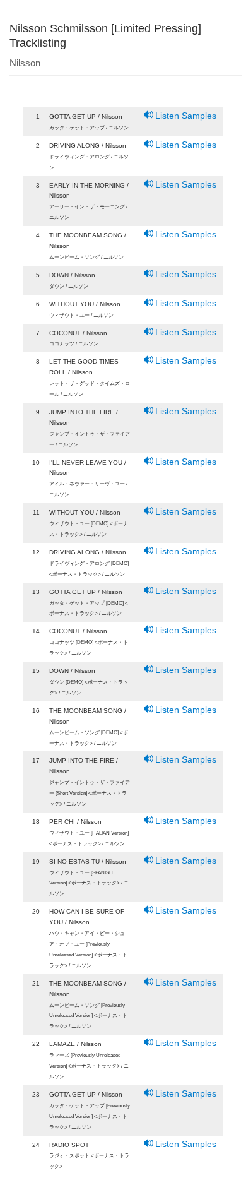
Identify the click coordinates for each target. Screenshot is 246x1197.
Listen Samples (185, 115)
